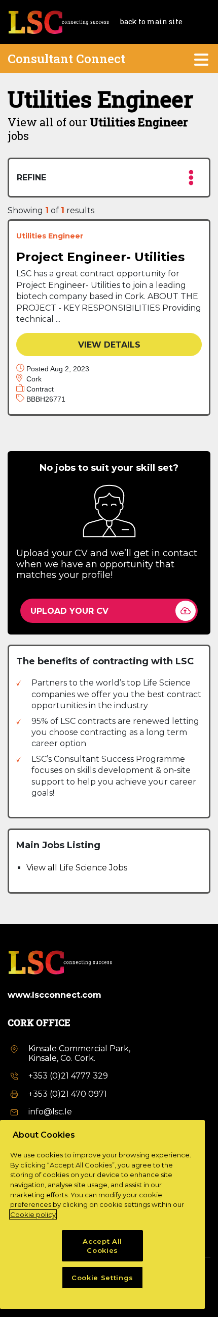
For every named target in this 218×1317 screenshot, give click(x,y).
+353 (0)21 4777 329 (68, 1076)
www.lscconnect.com (54, 995)
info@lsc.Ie (50, 1111)
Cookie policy (33, 1214)
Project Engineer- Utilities (100, 257)
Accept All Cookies (102, 1245)
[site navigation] (201, 59)
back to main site (151, 22)
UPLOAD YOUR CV (69, 611)
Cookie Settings (102, 1278)
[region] (102, 1214)
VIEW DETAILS (109, 345)
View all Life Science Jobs (76, 867)
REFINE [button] (31, 177)
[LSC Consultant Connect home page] (58, 21)
